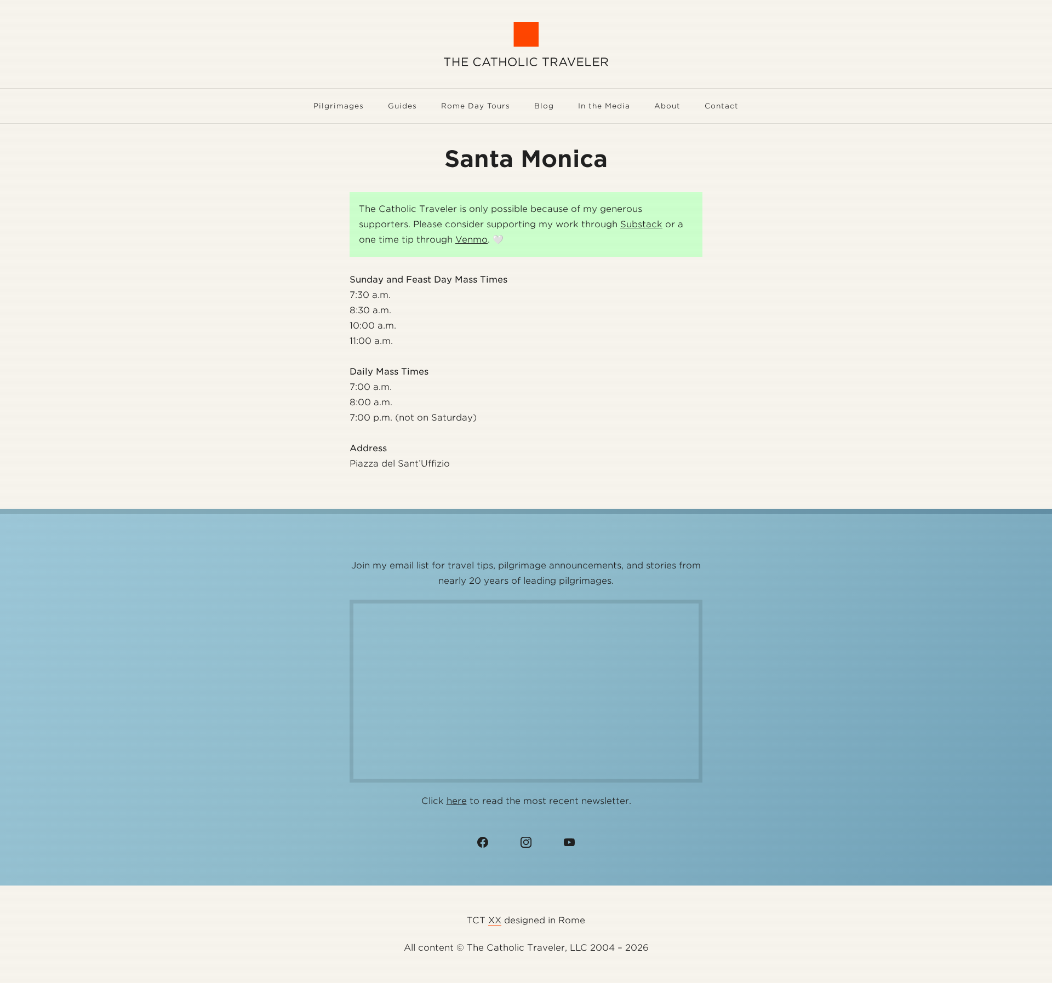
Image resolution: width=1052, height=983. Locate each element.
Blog (544, 106)
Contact (722, 106)
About (667, 106)
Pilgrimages (338, 106)
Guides (402, 106)
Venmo (471, 239)
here (457, 801)
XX (494, 920)
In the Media (604, 106)
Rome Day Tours (475, 106)
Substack (641, 224)
